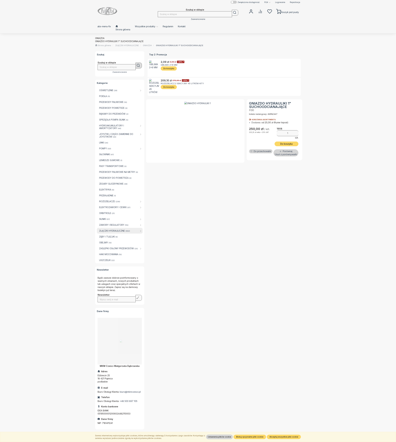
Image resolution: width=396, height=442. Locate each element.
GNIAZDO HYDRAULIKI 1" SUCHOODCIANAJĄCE (179, 45)
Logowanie (280, 2)
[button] (267, 2)
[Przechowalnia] (269, 11)
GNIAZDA (147, 45)
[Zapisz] (139, 298)
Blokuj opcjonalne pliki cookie (249, 437)
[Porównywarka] (260, 11)
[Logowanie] (251, 11)
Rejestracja (295, 2)
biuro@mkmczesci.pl (130, 391)
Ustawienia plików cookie (219, 437)
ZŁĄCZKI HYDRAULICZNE (127, 45)
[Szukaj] (235, 13)
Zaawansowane (198, 19)
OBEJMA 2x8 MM (169, 65)
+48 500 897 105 (128, 401)
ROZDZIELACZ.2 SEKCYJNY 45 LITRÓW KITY (182, 83)
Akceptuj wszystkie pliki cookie (283, 437)
